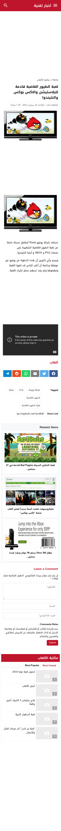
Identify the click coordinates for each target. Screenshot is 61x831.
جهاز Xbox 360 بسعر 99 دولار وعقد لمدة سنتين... (30, 555)
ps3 (21, 390)
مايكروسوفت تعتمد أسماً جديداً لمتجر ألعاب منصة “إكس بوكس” (30, 511)
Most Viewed (49, 665)
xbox (11, 390)
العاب (54, 362)
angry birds (34, 390)
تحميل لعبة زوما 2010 (23, 672)
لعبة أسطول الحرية (25, 714)
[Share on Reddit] (16, 374)
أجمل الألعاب (28, 686)
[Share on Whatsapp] (26, 374)
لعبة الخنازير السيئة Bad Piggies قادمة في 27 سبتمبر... (30, 467)
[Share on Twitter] (44, 374)
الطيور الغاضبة (33, 398)
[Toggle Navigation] (56, 5)
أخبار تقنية (42, 5)
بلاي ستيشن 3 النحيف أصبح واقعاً (20, 702)
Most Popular (32, 665)
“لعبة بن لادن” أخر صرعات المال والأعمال (19, 730)
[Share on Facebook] (53, 374)
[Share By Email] (35, 374)
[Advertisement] (30, 43)
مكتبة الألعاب (43, 80)
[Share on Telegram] (7, 374)
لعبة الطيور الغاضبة (31, 405)
